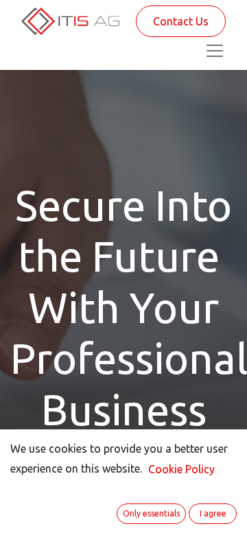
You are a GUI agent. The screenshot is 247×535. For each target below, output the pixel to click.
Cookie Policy (181, 469)
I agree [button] (213, 513)
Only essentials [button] (151, 513)
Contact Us (181, 21)
